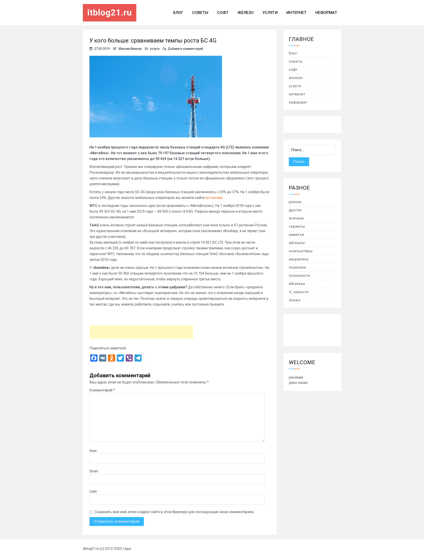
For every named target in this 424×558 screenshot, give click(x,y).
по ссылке (214, 198)
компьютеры (301, 251)
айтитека (297, 284)
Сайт (93, 491)
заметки (296, 235)
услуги (270, 12)
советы (200, 12)
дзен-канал (298, 383)
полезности (299, 275)
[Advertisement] (141, 332)
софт (223, 12)
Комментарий (102, 390)
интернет (296, 12)
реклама (296, 377)
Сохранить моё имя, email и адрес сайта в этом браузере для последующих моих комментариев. (174, 512)
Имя (93, 451)
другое (295, 210)
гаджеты (297, 226)
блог (178, 12)
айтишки (297, 243)
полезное (297, 267)
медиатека (299, 259)
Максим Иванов (130, 48)
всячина (296, 218)
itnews (295, 300)
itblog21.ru (109, 13)
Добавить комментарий (185, 48)
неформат (326, 12)
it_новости (299, 292)
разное (295, 202)
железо (245, 12)
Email (93, 471)
